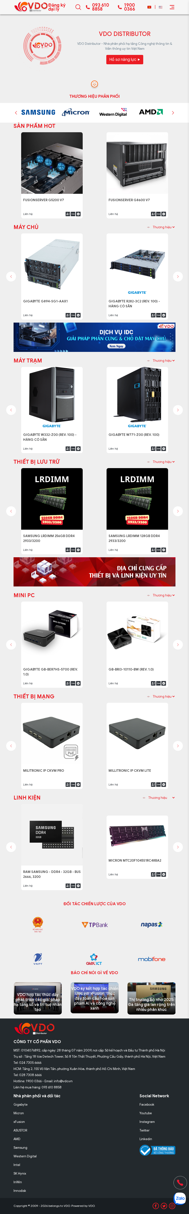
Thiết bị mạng (34, 696)
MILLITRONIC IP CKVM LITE (130, 768)
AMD (17, 1139)
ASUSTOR (20, 1130)
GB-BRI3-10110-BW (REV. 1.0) (133, 667)
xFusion (19, 1122)
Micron (19, 1113)
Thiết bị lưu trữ (37, 462)
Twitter (145, 1130)
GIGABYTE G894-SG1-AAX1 (46, 298)
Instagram (147, 1122)
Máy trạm (28, 360)
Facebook (147, 1104)
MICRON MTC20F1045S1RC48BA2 (136, 869)
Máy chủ (26, 227)
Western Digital (25, 1156)
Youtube (146, 1113)
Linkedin (146, 1139)
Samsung (20, 1148)
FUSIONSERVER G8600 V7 (130, 197)
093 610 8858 (100, 7)
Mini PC (24, 595)
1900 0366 (129, 7)
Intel (17, 1165)
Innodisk (20, 1191)
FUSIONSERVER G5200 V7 (45, 197)
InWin (18, 1182)
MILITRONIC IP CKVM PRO (45, 768)
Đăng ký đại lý (56, 7)
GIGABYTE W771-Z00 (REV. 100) (135, 432)
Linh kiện (27, 797)
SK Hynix (20, 1173)
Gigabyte (21, 1104)
